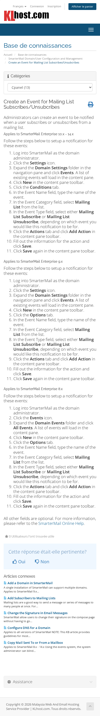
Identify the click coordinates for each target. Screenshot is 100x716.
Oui (21, 561)
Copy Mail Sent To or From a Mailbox (35, 642)
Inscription (54, 6)
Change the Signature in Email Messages (37, 613)
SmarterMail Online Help (61, 523)
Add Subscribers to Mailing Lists (31, 598)
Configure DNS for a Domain (28, 628)
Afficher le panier (82, 6)
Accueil (8, 54)
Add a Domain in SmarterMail (30, 583)
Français (18, 6)
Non (44, 561)
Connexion (37, 6)
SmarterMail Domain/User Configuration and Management (45, 58)
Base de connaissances (32, 54)
